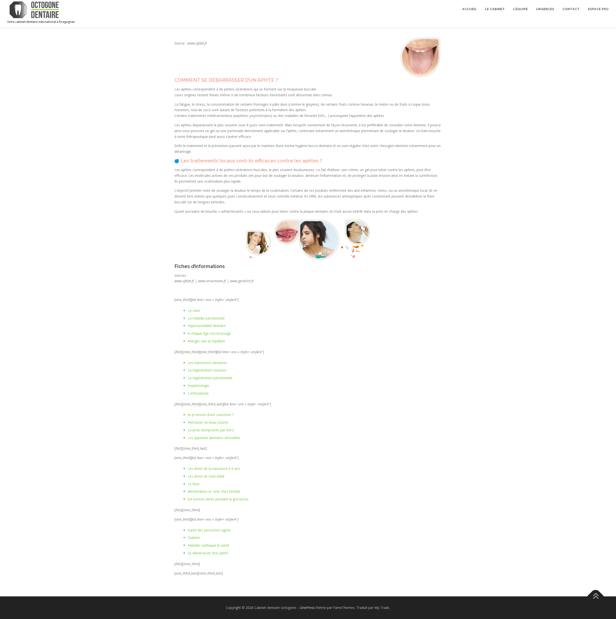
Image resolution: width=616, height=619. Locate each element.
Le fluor (194, 484)
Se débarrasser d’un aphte (208, 553)
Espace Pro (598, 9)
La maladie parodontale (206, 318)
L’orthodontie (198, 393)
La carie (194, 310)
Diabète (194, 537)
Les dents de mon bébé (206, 476)
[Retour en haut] (595, 596)
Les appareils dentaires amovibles (214, 437)
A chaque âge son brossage (209, 333)
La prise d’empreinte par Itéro (211, 430)
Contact (571, 9)
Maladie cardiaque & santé (208, 545)
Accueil (469, 9)
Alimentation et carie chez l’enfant (214, 491)
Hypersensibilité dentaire (207, 325)
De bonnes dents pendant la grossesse (218, 499)
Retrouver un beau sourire (208, 422)
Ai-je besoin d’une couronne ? (210, 414)
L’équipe (520, 9)
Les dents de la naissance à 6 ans (214, 468)
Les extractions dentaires (207, 362)
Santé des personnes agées (209, 530)
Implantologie (198, 385)
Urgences (545, 9)
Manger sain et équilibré (206, 341)
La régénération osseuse (207, 370)
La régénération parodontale (210, 378)
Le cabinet (495, 9)
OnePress (307, 607)
